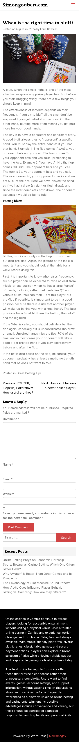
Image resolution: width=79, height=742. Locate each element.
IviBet (39, 692)
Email (8, 479)
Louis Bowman (49, 29)
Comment (11, 419)
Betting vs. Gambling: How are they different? (34, 592)
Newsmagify (57, 736)
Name (8, 464)
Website (9, 494)
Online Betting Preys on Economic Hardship (33, 560)
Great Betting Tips (29, 373)
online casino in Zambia (22, 632)
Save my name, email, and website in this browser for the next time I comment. (39, 515)
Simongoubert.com (25, 5)
